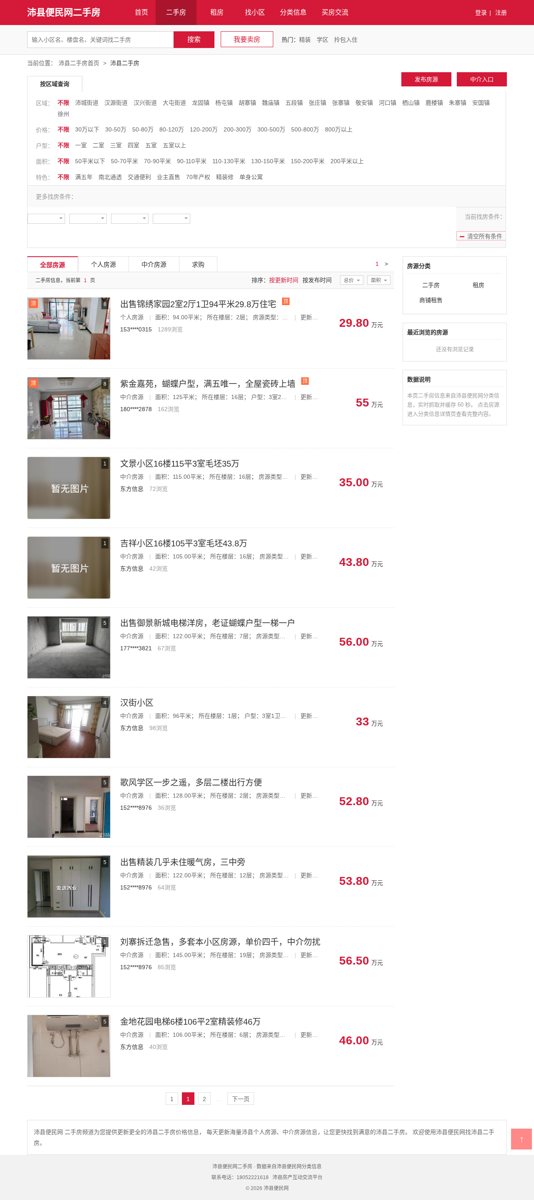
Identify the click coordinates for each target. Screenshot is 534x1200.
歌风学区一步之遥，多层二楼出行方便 (191, 782)
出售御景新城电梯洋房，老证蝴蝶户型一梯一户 (207, 623)
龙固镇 (200, 102)
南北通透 (110, 177)
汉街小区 (137, 702)
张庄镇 (317, 102)
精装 (305, 39)
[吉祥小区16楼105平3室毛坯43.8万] (69, 539)
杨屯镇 (224, 102)
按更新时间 (283, 280)
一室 (81, 145)
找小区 (255, 12)
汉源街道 (116, 102)
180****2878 (136, 409)
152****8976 (136, 807)
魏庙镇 (271, 102)
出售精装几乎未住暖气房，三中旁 (182, 862)
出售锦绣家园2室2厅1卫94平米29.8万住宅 (198, 304)
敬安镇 (364, 102)
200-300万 (238, 129)
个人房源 (103, 264)
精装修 (225, 177)
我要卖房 (247, 39)
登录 (481, 12)
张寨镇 (341, 102)
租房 (217, 12)
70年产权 (198, 177)
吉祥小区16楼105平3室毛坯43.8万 (183, 543)
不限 (63, 102)
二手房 (176, 12)
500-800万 (305, 129)
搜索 (194, 39)
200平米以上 (347, 161)
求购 (198, 264)
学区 (322, 39)
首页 (141, 12)
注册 (501, 12)
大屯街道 (174, 102)
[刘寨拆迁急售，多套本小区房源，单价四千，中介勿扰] (69, 938)
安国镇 (481, 102)
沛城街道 (86, 102)
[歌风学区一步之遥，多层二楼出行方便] (69, 778)
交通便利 (139, 177)
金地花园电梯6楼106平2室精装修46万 (190, 1021)
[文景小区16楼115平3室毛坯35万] (69, 459)
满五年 (84, 177)
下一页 (240, 1099)
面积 (376, 280)
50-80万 (143, 129)
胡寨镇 (247, 102)
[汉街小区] (69, 699)
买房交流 (335, 12)
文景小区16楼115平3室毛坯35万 (179, 463)
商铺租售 (431, 300)
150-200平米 (308, 161)
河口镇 (387, 102)
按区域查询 (54, 84)
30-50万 (115, 129)
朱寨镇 (457, 102)
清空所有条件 (484, 236)
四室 (133, 145)
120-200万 (204, 129)
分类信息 (293, 12)
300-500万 (271, 129)
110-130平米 (228, 161)
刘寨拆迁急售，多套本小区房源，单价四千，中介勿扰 (220, 942)
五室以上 (174, 145)
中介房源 (153, 264)
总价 (349, 280)
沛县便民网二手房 (64, 12)
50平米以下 (90, 161)
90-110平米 (192, 161)
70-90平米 (157, 161)
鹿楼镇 (434, 102)
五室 (151, 145)
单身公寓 (251, 177)
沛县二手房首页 (78, 63)
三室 (116, 145)
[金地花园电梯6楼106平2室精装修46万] (69, 1018)
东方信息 (132, 488)
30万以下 (87, 129)
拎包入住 (346, 39)
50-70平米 (124, 161)
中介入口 (482, 79)
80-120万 (171, 129)
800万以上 (339, 129)
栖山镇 (411, 102)
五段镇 (294, 102)
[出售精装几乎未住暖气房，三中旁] (69, 858)
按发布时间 (317, 280)
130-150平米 (268, 161)
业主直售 (168, 177)
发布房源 (426, 79)
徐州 (63, 114)
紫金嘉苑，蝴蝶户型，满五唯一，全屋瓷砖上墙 (207, 384)
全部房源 (52, 264)
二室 (98, 145)
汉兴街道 (145, 102)
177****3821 (136, 648)
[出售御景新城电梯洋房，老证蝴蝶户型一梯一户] (69, 619)
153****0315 (136, 329)
